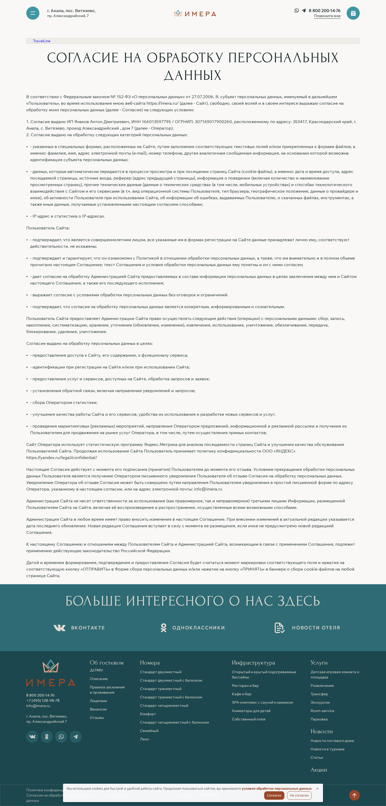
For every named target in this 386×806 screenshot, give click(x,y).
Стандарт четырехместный (164, 705)
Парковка (319, 719)
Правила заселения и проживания (107, 690)
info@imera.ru (208, 489)
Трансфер (319, 694)
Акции (319, 769)
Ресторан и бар (245, 685)
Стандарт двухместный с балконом (171, 680)
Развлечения (322, 685)
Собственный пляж (248, 719)
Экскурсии (320, 702)
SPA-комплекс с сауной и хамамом (262, 702)
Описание (99, 678)
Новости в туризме (328, 749)
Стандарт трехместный (160, 688)
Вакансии (98, 709)
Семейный (149, 730)
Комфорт (148, 714)
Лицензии (98, 700)
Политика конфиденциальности (53, 790)
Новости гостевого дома (332, 740)
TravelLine (41, 41)
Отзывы (97, 717)
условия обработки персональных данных (277, 788)
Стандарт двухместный (160, 672)
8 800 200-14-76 (325, 10)
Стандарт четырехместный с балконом (174, 722)
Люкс (144, 739)
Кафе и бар (242, 694)
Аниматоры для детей (251, 710)
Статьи (317, 757)
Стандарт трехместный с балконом (171, 697)
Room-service (322, 710)
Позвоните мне (327, 15)
